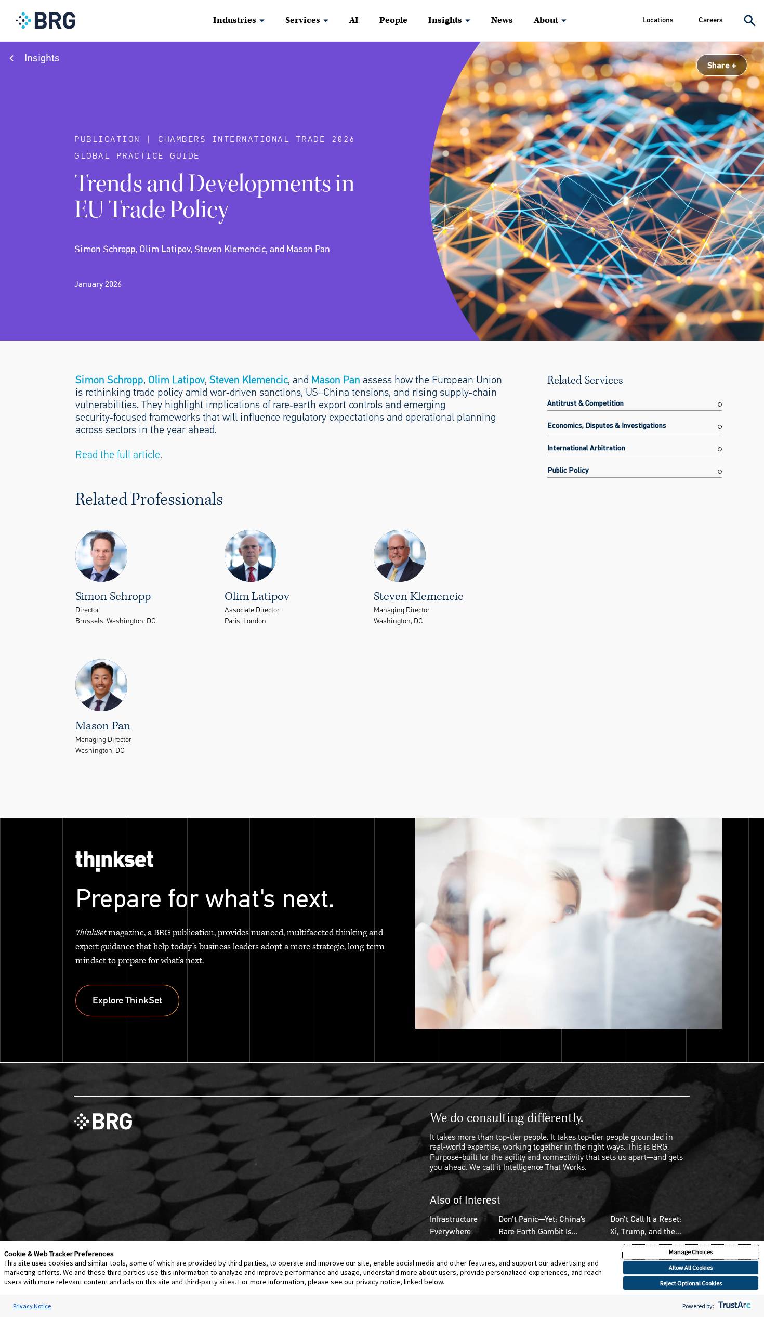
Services (302, 20)
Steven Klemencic (248, 380)
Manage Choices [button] (691, 1252)
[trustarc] (733, 1305)
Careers (711, 20)
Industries (234, 20)
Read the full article (117, 455)
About (546, 20)
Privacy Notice (32, 1306)
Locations (658, 20)
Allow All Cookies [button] (691, 1267)
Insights (445, 20)
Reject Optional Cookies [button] (691, 1283)
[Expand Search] (749, 20)
